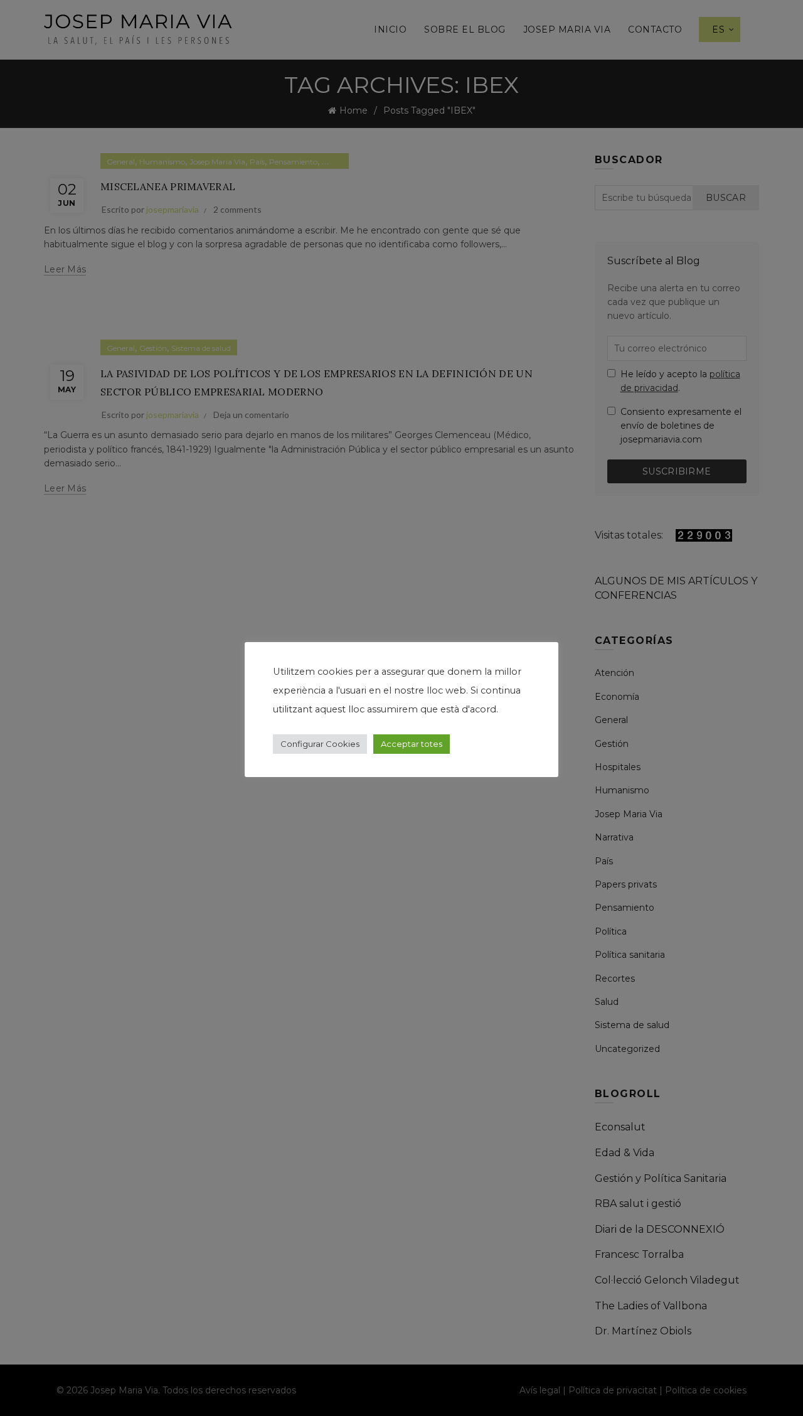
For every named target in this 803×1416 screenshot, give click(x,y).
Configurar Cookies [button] (319, 744)
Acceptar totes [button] (411, 744)
